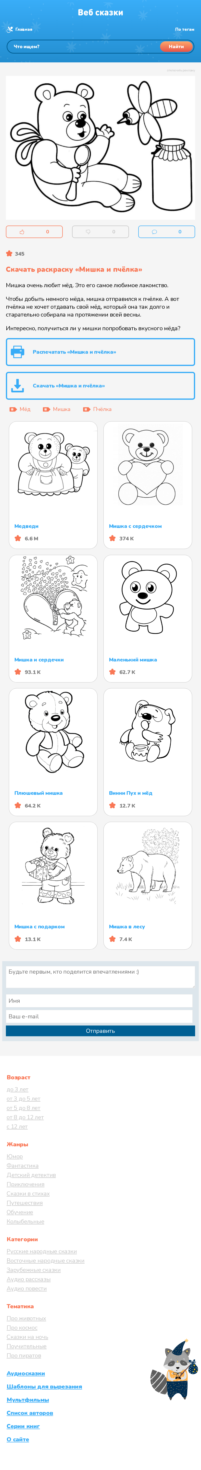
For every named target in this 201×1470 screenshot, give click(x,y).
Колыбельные (25, 1221)
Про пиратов (24, 1355)
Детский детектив (31, 1175)
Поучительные (27, 1346)
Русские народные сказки (42, 1251)
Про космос (22, 1328)
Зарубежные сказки (34, 1270)
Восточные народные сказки (46, 1261)
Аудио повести (27, 1288)
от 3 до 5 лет (23, 1099)
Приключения (25, 1184)
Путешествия (25, 1203)
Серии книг (23, 1426)
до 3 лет (17, 1089)
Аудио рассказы (29, 1279)
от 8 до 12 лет (25, 1117)
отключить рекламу (181, 70)
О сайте (18, 1439)
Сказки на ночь (27, 1337)
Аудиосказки (26, 1373)
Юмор (15, 1156)
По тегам (184, 29)
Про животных (26, 1318)
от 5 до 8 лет (23, 1108)
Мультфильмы (28, 1400)
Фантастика (23, 1166)
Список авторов (30, 1413)
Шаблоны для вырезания (44, 1386)
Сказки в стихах (28, 1193)
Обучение (20, 1212)
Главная (23, 29)
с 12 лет (17, 1126)
